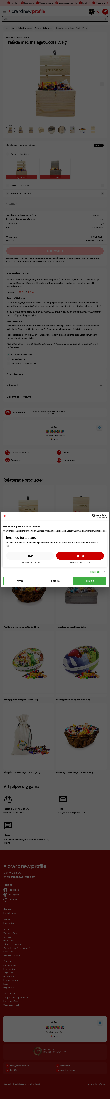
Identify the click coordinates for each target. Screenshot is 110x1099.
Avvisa (20, 581)
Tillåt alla (90, 581)
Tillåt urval (55, 581)
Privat (30, 555)
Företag (80, 555)
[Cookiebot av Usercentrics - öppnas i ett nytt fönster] (94, 516)
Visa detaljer (95, 572)
